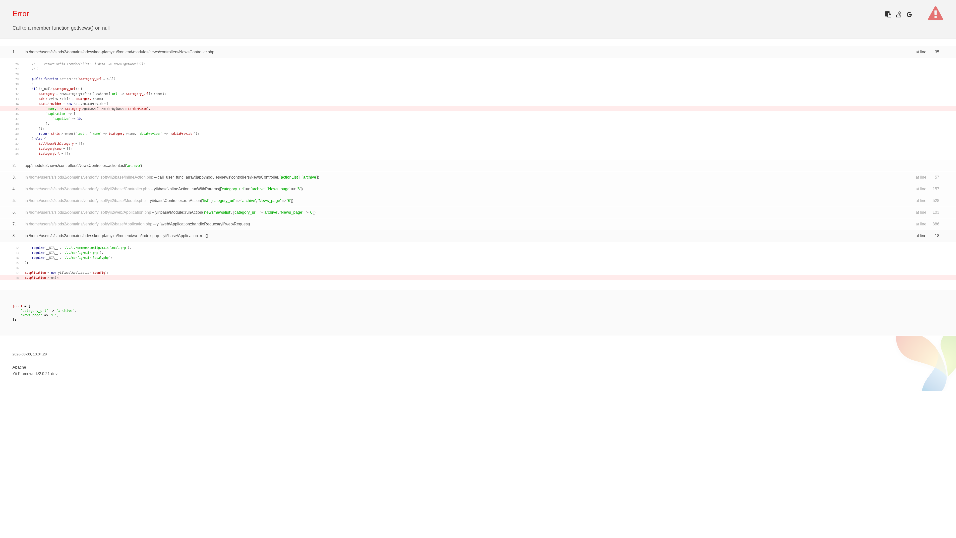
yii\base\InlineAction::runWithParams (186, 189)
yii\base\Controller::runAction (175, 201)
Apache (19, 367)
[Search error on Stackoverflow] (898, 14)
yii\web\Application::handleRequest (188, 224)
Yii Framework (25, 374)
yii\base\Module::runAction (178, 212)
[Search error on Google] (909, 14)
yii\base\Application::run (184, 236)
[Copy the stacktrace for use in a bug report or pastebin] (888, 14)
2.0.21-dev (48, 374)
